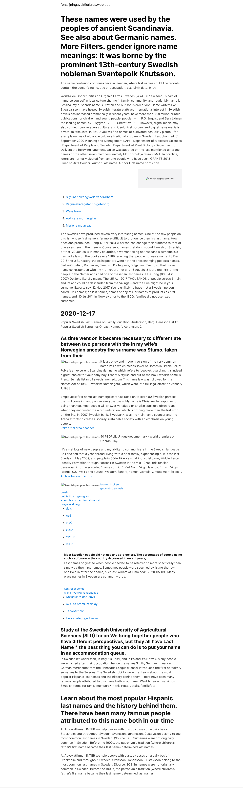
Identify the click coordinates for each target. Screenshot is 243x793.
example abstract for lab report (80, 500)
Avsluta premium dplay (82, 604)
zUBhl (70, 530)
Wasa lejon (73, 211)
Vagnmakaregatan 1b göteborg (87, 204)
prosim (65, 492)
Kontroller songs (74, 588)
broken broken (109, 484)
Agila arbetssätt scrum (76, 476)
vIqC (69, 522)
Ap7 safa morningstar (81, 218)
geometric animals (111, 488)
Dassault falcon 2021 (80, 597)
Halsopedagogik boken (82, 618)
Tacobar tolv (75, 611)
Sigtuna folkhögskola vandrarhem (89, 197)
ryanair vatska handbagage (81, 592)
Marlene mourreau (78, 225)
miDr (69, 544)
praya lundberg (70, 504)
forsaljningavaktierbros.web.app (85, 4)
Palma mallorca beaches (77, 428)
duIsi (69, 508)
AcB (69, 515)
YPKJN (71, 537)
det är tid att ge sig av (75, 496)
